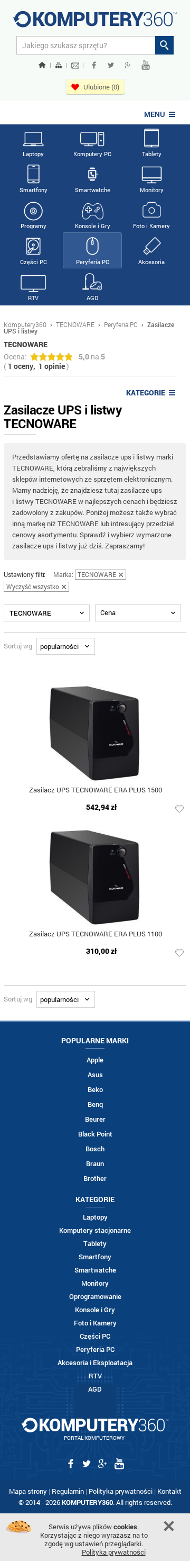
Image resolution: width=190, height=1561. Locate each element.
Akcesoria (151, 262)
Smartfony (34, 190)
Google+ (128, 65)
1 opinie (52, 366)
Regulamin (68, 1491)
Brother (95, 1178)
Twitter (111, 65)
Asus (95, 1074)
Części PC (33, 262)
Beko (95, 1089)
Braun (95, 1163)
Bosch (95, 1148)
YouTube (146, 65)
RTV (33, 298)
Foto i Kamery (151, 226)
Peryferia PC (92, 262)
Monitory (152, 190)
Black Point (95, 1134)
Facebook (94, 65)
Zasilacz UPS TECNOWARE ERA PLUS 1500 (95, 791)
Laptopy (33, 154)
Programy (33, 226)
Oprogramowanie (95, 1296)
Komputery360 (25, 324)
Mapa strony (28, 1491)
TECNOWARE (75, 324)
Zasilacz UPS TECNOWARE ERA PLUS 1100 (95, 935)
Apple (95, 1060)
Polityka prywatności (121, 1491)
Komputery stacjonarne (95, 1230)
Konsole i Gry (92, 226)
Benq (95, 1104)
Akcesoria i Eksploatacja (95, 1362)
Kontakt (169, 1491)
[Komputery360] (95, 23)
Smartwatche (92, 190)
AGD (92, 298)
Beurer (95, 1119)
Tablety (152, 154)
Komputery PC (92, 154)
